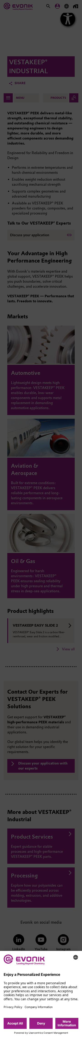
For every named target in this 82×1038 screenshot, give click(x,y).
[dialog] (41, 994)
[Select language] (75, 957)
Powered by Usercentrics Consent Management (41, 1033)
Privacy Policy (13, 1007)
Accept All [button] (15, 1023)
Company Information (39, 1007)
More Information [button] (67, 1023)
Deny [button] (41, 1023)
